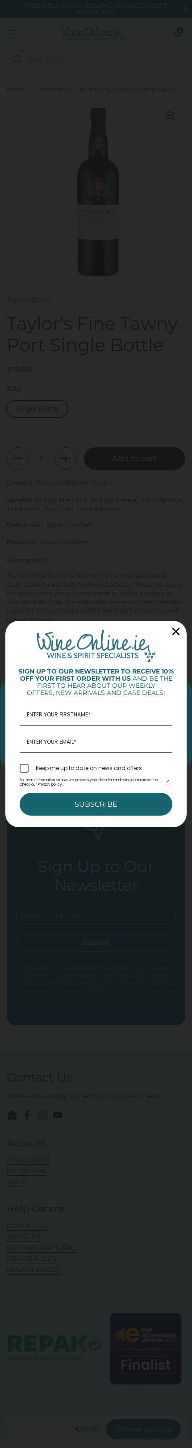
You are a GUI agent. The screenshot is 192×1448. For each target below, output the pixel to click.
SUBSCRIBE (96, 804)
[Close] (176, 631)
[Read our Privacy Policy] (167, 782)
